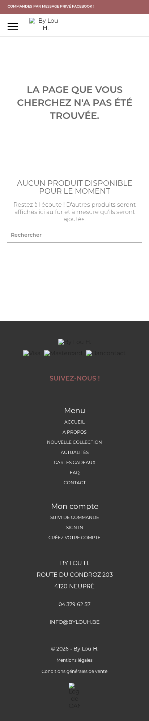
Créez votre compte (74, 538)
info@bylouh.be (74, 622)
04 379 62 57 (74, 605)
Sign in (74, 528)
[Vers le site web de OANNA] (74, 696)
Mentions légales (74, 660)
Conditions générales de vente (74, 672)
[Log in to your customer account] (138, 26)
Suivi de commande (74, 518)
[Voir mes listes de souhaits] (111, 26)
